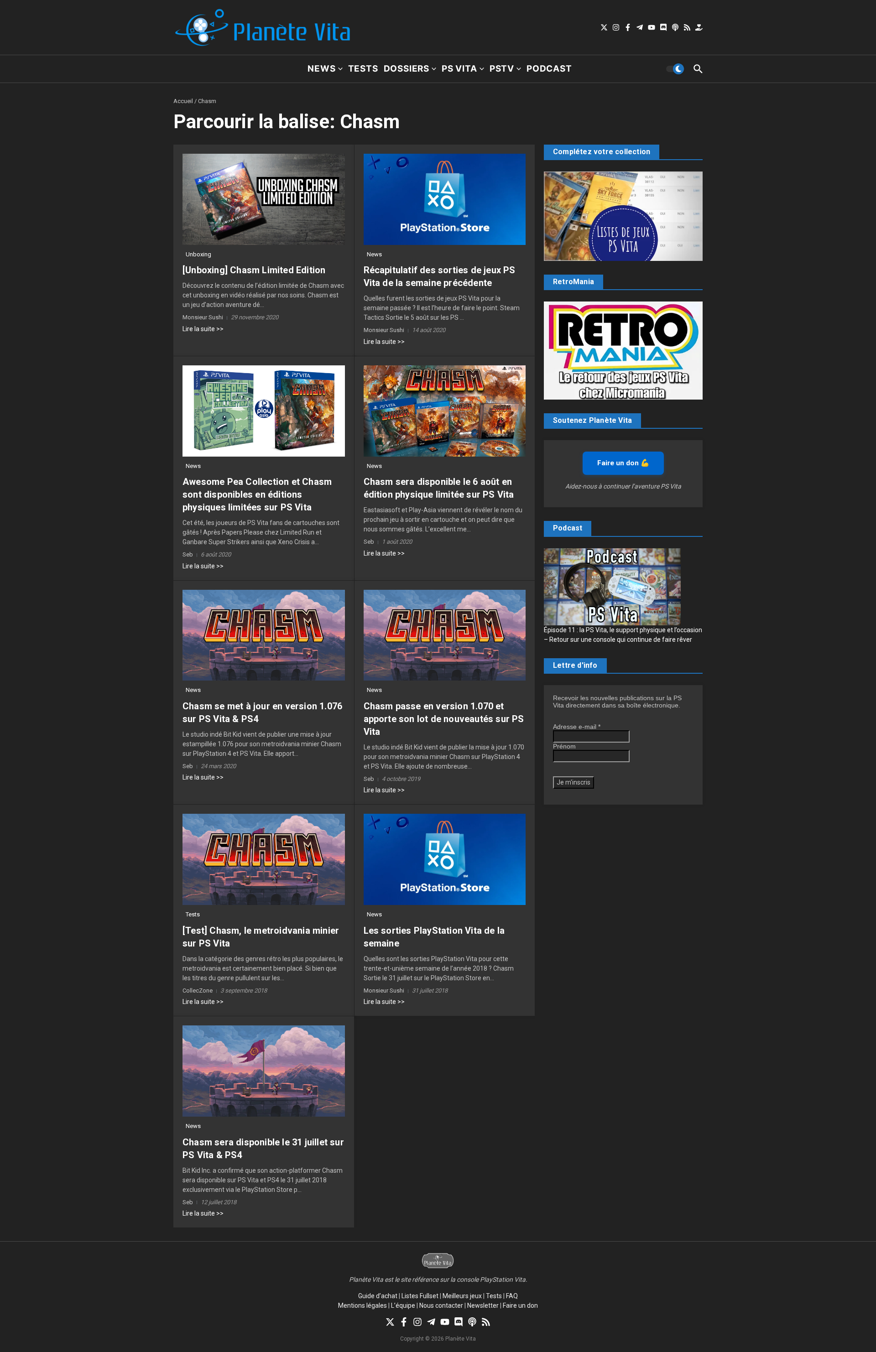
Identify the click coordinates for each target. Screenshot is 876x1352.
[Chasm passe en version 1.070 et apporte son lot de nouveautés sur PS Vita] (445, 635)
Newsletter (483, 1305)
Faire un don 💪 (623, 463)
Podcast (549, 68)
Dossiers (406, 68)
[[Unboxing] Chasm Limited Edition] (263, 199)
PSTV (502, 68)
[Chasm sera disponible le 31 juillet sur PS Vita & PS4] (263, 1071)
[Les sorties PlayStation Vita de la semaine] (445, 859)
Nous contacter (441, 1305)
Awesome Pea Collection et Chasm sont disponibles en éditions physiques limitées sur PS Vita (257, 494)
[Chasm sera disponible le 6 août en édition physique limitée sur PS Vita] (445, 411)
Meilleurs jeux (462, 1296)
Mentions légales (362, 1305)
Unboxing (198, 254)
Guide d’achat (377, 1296)
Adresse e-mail (576, 726)
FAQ (512, 1296)
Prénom (564, 746)
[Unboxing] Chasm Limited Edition (253, 270)
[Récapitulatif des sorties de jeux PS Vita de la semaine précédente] (445, 199)
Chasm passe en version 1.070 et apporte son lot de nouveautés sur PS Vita (444, 719)
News (321, 68)
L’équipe (403, 1305)
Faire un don (520, 1305)
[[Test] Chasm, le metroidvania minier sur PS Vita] (263, 859)
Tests (363, 68)
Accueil (183, 101)
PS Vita (459, 68)
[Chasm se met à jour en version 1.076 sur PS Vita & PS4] (263, 635)
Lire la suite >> (203, 329)
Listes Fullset (420, 1296)
